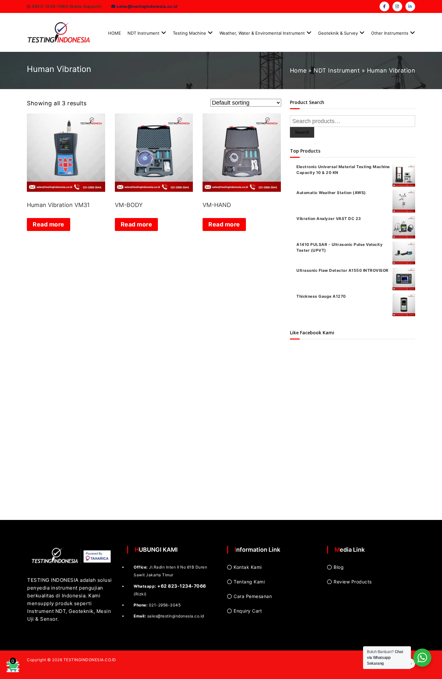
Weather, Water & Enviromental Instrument (262, 33)
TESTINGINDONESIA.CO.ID (89, 659)
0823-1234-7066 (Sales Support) (66, 6)
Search (302, 132)
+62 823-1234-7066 (181, 586)
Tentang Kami (249, 581)
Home (298, 70)
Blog (339, 567)
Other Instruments (389, 33)
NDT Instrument (143, 33)
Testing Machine (189, 33)
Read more (48, 224)
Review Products (353, 581)
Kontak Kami (248, 567)
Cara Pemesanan (253, 596)
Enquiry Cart (248, 611)
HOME (114, 33)
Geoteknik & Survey (338, 33)
